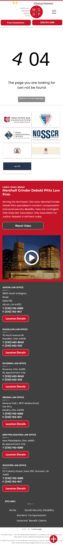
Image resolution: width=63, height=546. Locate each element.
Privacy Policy (6, 534)
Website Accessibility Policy (39, 537)
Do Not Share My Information (26, 534)
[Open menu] (54, 12)
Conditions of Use (45, 534)
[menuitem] (12, 510)
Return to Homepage (31, 98)
